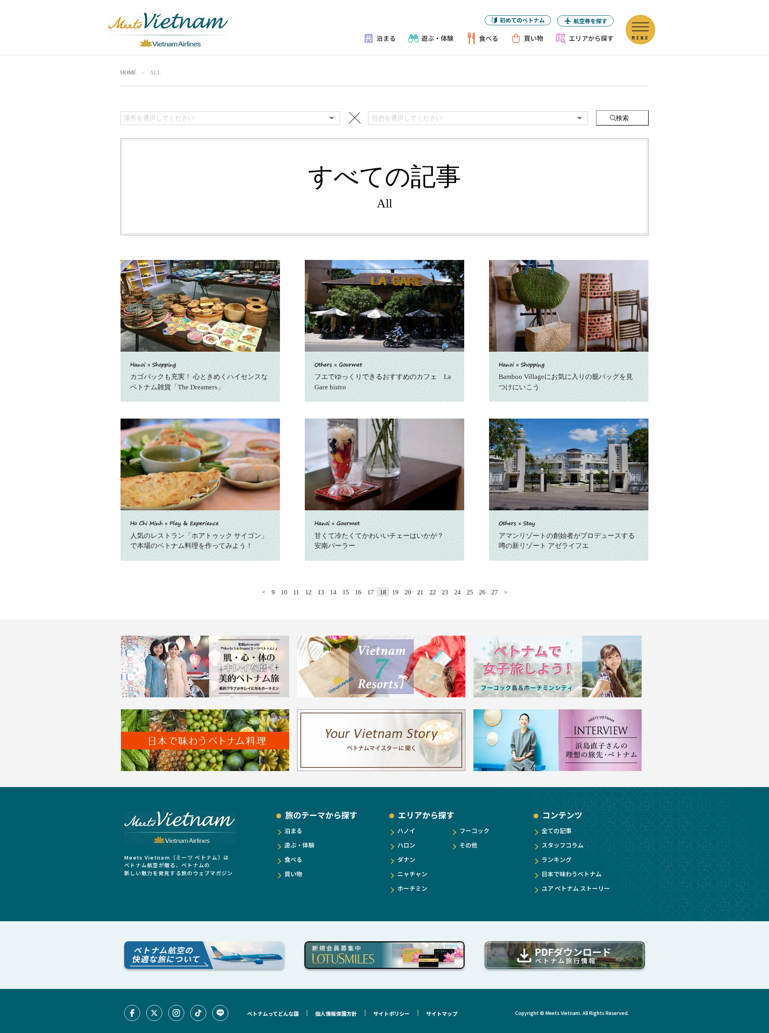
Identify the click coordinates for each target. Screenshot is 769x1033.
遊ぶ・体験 (437, 38)
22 (432, 592)
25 (470, 592)
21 (420, 592)
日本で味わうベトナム (572, 874)
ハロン (406, 845)
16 (358, 592)
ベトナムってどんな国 (273, 1013)
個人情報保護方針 (336, 1013)
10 (284, 592)
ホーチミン (412, 888)
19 (395, 592)
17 (370, 592)
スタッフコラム (563, 845)
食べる (488, 38)
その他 (468, 845)
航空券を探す (590, 21)
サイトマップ (441, 1013)
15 (345, 592)
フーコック (474, 830)
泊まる (386, 38)
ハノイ (406, 830)
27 (494, 592)
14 (333, 592)
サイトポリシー (391, 1013)
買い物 (533, 38)
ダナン (406, 859)
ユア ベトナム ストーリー (576, 888)
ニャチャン (412, 874)
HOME (128, 73)
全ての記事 (557, 830)
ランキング (557, 859)
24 (457, 592)
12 (308, 592)
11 (296, 592)
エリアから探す (591, 38)
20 (408, 592)
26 (482, 592)
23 (445, 592)
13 (321, 592)
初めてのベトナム (522, 20)
